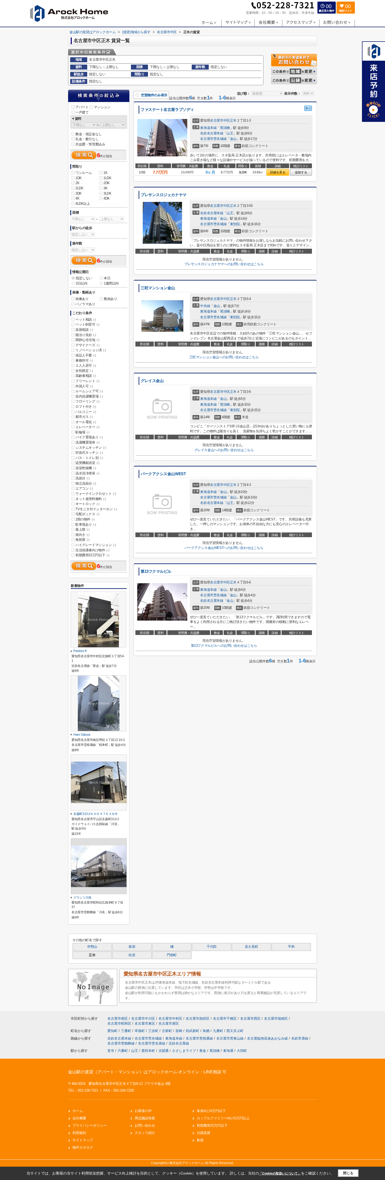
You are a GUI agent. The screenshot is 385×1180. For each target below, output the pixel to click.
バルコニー (85, 412)
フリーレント (87, 381)
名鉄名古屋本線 (211, 133)
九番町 (218, 1031)
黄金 (202, 1051)
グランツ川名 (82, 897)
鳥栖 (207, 1031)
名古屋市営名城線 (213, 139)
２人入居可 (85, 365)
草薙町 (140, 1031)
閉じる (348, 1173)
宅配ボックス (87, 514)
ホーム (78, 1111)
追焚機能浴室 (87, 463)
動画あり (110, 299)
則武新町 (193, 1031)
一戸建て (82, 112)
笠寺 (110, 1051)
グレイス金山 (152, 381)
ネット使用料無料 (90, 499)
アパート (82, 107)
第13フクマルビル (156, 571)
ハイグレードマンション (95, 545)
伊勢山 (92, 947)
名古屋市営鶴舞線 (121, 1043)
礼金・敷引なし (86, 139)
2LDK (79, 188)
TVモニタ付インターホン (96, 509)
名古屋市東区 (145, 1023)
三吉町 (154, 1031)
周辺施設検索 (145, 1118)
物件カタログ (83, 1147)
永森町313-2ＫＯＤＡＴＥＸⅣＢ (95, 814)
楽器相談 (84, 330)
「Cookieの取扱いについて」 (280, 1173)
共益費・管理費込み (90, 144)
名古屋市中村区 (170, 1018)
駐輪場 (82, 432)
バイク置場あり (89, 437)
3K (105, 188)
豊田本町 (148, 1051)
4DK (106, 198)
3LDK (107, 193)
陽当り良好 (85, 335)
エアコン (84, 488)
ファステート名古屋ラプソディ (167, 109)
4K (77, 198)
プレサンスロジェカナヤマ (163, 195)
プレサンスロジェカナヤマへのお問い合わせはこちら (223, 264)
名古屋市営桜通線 (200, 1038)
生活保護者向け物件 (92, 550)
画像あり (82, 299)
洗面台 (82, 478)
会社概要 (79, 1118)
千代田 (212, 947)
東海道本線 (208, 128)
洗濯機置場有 (87, 442)
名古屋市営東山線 (230, 1038)
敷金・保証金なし (88, 134)
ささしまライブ (184, 1051)
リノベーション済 (90, 350)
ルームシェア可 (89, 391)
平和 (291, 947)
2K (77, 183)
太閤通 (163, 1051)
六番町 (123, 1051)
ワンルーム (83, 173)
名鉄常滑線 (300, 1038)
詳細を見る (277, 172)
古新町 (167, 1031)
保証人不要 (85, 355)
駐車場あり (85, 524)
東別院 (235, 224)
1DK (78, 178)
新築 (200, 1140)
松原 (132, 955)
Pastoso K (80, 651)
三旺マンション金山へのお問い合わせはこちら (224, 357)
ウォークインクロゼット (95, 494)
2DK (106, 183)
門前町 (172, 955)
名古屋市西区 (250, 1018)
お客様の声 (143, 1111)
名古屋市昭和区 (119, 1023)
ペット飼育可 (87, 324)
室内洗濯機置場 (89, 396)
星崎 (179, 1031)
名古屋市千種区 (225, 1018)
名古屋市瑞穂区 (276, 1018)
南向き (82, 535)
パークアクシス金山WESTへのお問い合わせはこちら (223, 548)
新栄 (132, 947)
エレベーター (87, 427)
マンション (102, 107)
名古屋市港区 (168, 1023)
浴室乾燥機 (85, 468)
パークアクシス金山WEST (163, 474)
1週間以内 (111, 283)
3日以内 (81, 283)
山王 (230, 133)
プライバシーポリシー (90, 1125)
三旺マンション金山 (158, 288)
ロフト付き (85, 407)
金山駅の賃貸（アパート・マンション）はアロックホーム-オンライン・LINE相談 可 (147, 1072)
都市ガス (84, 417)
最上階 (82, 529)
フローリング (87, 401)
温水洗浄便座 (87, 473)
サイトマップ (83, 1140)
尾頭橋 (225, 128)
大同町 (242, 1051)
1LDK (107, 178)
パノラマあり (85, 304)
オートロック (87, 504)
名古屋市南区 (117, 1018)
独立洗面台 (85, 483)
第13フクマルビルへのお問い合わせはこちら (224, 646)
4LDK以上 (82, 204)
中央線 (205, 306)
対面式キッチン (89, 453)
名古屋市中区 (220, 120)
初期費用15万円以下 (92, 555)
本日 (107, 278)
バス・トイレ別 (89, 458)
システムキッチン (90, 448)
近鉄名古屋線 (179, 1043)
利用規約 (79, 1133)
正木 (233, 120)
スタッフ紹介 (145, 1133)
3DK (78, 193)
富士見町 (251, 947)
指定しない (84, 278)
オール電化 (85, 422)
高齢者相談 (85, 376)
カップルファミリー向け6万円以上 (223, 1118)
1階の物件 (85, 519)
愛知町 (113, 1031)
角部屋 (82, 540)
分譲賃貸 (203, 1133)
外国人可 (84, 386)
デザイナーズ (87, 345)
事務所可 (84, 360)
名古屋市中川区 (143, 1018)
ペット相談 (85, 319)
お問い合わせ (145, 1125)
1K (105, 173)
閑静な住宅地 (87, 340)
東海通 (228, 1051)
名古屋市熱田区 (198, 1018)
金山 (233, 139)
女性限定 (84, 371)
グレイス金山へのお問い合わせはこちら (224, 450)
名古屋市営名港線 (152, 1043)
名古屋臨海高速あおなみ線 (268, 1038)
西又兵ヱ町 (235, 1031)
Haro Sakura (81, 734)
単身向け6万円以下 (211, 1111)
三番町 (126, 1031)
